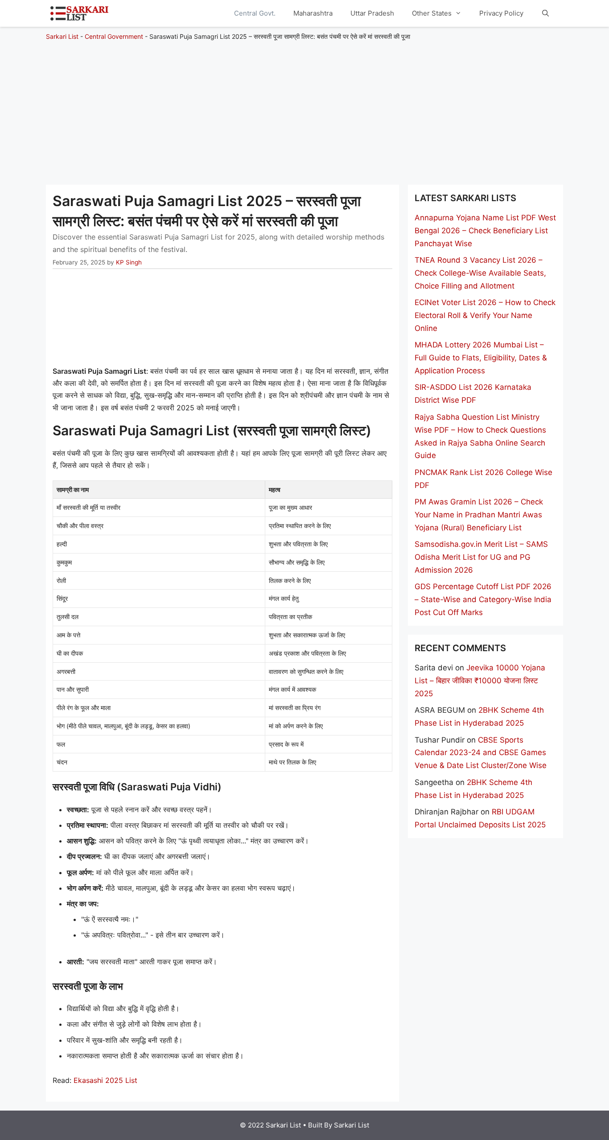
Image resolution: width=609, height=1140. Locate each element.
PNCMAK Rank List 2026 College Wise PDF (483, 479)
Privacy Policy (501, 13)
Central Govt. (255, 13)
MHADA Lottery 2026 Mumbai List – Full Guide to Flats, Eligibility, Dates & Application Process (481, 357)
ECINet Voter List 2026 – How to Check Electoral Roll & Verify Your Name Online (485, 315)
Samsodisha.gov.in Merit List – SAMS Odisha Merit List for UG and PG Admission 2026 (481, 557)
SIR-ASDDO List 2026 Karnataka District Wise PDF (473, 394)
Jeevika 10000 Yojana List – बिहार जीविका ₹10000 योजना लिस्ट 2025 (480, 680)
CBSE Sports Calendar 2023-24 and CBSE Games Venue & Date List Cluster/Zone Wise (481, 752)
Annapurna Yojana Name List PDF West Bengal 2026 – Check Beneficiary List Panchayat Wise (485, 230)
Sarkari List (62, 36)
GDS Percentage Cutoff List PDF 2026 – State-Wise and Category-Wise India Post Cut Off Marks (483, 599)
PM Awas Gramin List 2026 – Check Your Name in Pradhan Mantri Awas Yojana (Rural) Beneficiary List (479, 514)
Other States (432, 13)
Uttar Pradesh (372, 13)
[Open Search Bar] (545, 13)
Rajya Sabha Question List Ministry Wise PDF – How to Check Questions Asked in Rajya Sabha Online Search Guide (480, 436)
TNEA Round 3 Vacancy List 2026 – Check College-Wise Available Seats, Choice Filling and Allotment (480, 273)
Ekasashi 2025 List (105, 1080)
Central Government (114, 36)
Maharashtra (313, 13)
